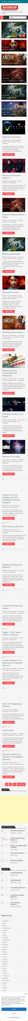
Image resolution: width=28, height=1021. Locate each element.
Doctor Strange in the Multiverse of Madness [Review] (12, 662)
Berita (4, 935)
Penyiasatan (6, 975)
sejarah (5, 987)
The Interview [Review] (15, 903)
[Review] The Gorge (11, 456)
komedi (5, 964)
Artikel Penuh (8, 154)
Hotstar (4, 142)
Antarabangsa (10, 380)
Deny (14, 1013)
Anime (20, 220)
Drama (5, 337)
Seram (9, 142)
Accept (14, 1009)
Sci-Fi (12, 531)
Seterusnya (21, 784)
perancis (5, 978)
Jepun (9, 297)
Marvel (8, 670)
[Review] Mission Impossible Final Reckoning (9, 373)
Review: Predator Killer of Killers (13, 81)
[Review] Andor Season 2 (10, 63)
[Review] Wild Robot (9, 97)
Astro (4, 932)
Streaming (20, 297)
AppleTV (8, 461)
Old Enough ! (8, 730)
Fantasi (11, 764)
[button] (26, 994)
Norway (5, 973)
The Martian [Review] (17, 888)
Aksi (20, 295)
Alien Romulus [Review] (12, 526)
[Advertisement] (14, 809)
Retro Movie (6, 980)
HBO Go (10, 258)
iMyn (18, 140)
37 (14, 784)
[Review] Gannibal (13, 1)
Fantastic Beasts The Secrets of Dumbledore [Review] (12, 756)
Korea (20, 181)
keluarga (21, 733)
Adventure (22, 257)
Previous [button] (20, 35)
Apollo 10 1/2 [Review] (9, 114)
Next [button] (23, 35)
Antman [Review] (16, 873)
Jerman (5, 959)
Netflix (4, 182)
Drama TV (5, 944)
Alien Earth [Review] (11, 137)
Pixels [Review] (15, 880)
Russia (4, 983)
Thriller (14, 142)
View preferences (14, 1017)
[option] (17, 1)
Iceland (5, 954)
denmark (5, 937)
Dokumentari (6, 940)
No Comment (12, 182)
